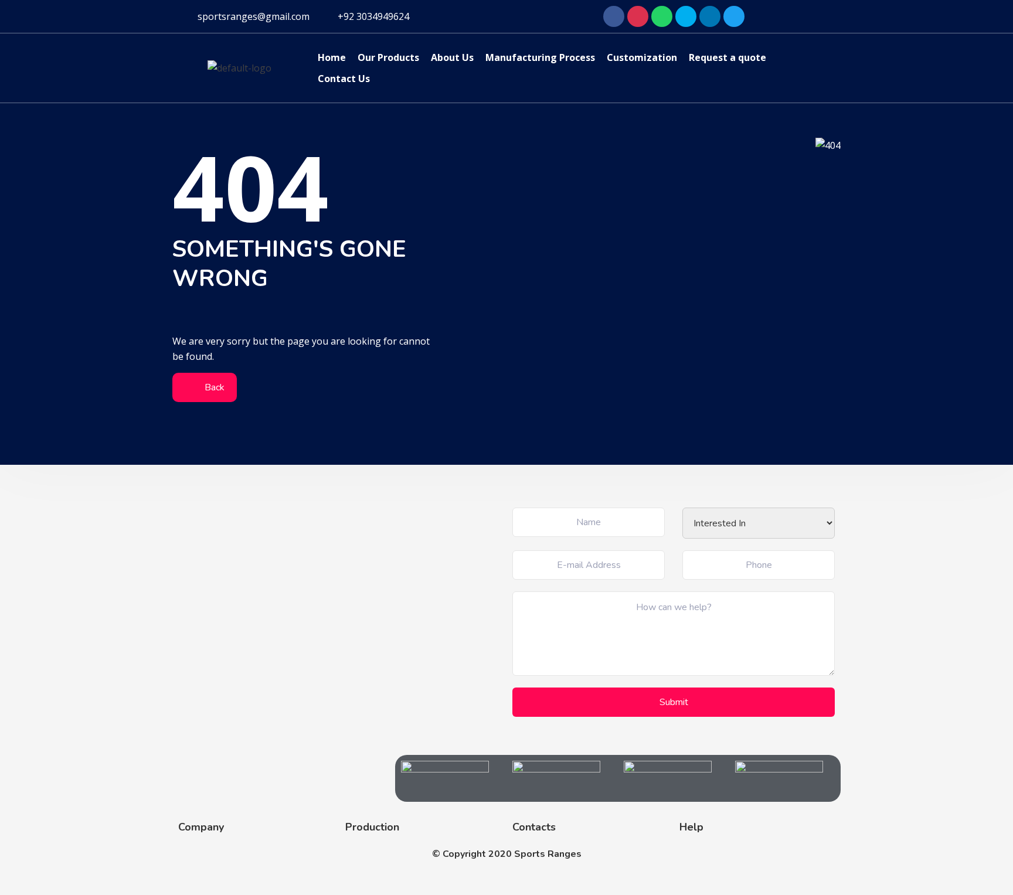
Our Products (388, 57)
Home (332, 57)
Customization (642, 57)
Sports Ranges (548, 854)
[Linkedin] (709, 16)
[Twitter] (734, 16)
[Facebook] (613, 16)
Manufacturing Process (540, 57)
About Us (452, 57)
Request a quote (727, 57)
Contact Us (344, 78)
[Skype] (685, 16)
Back (213, 387)
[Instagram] (637, 16)
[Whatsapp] (661, 16)
